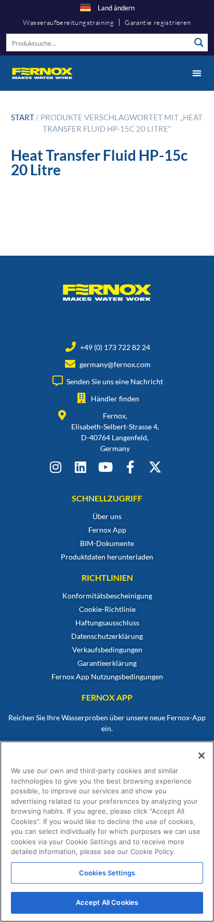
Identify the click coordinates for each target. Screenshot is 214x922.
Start (22, 117)
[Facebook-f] (130, 467)
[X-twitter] (155, 467)
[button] (197, 73)
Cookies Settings (107, 873)
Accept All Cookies (107, 902)
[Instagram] (55, 467)
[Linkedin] (80, 467)
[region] (107, 831)
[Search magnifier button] (199, 42)
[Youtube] (105, 467)
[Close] (201, 755)
